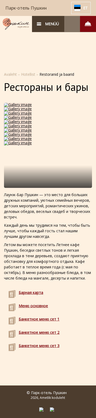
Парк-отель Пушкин (26, 8)
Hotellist (28, 74)
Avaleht (11, 74)
